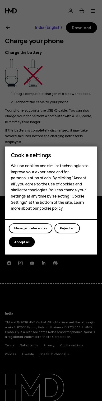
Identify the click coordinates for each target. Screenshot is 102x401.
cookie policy (51, 208)
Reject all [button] (67, 228)
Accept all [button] (22, 242)
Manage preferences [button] (30, 228)
